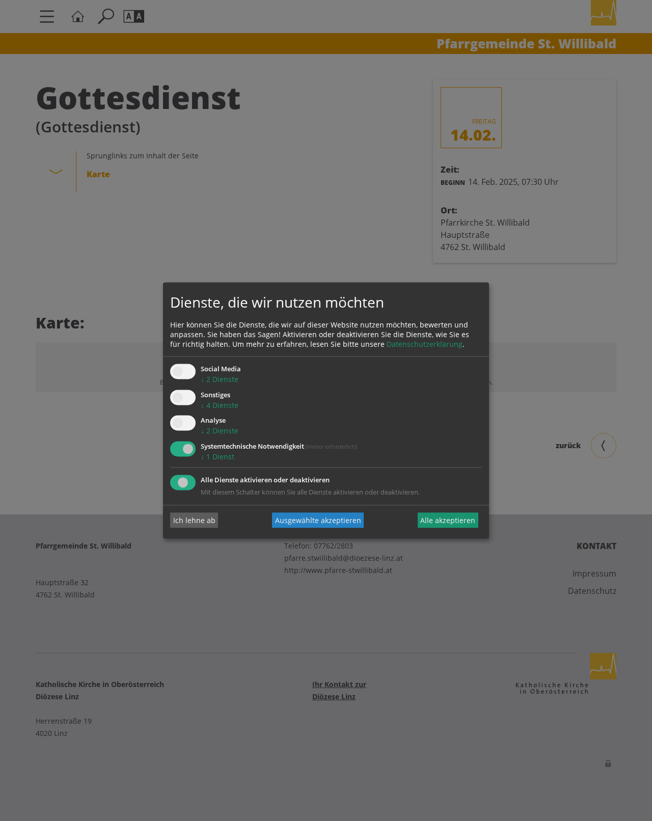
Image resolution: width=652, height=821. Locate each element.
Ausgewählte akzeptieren (318, 520)
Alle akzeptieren (447, 520)
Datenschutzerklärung (425, 344)
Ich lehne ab (194, 520)
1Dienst (217, 457)
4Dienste (219, 405)
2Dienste (219, 379)
